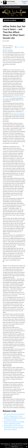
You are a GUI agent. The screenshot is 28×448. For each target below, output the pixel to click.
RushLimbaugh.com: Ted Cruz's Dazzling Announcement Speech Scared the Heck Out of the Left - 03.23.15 (13, 427)
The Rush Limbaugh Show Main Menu (11, 7)
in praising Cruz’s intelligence (17, 113)
